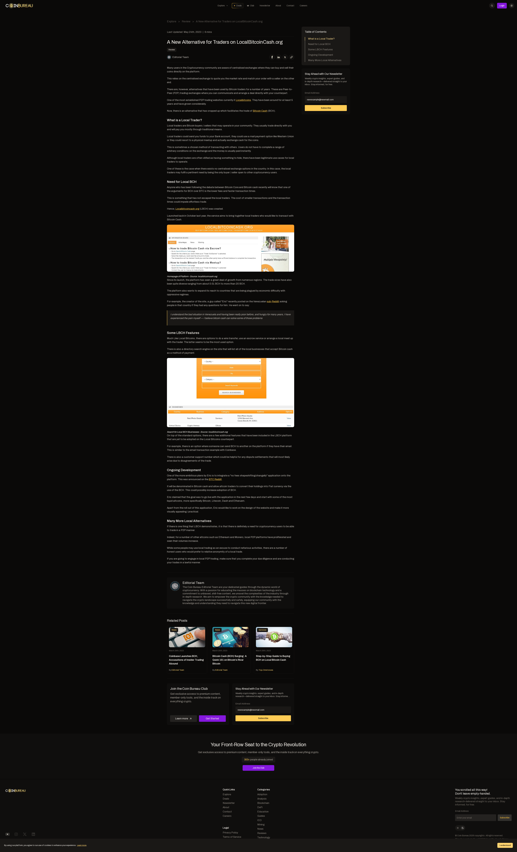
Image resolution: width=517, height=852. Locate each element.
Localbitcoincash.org (187, 208)
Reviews (261, 833)
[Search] (492, 5)
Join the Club (258, 768)
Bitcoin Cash (260, 111)
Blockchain (263, 803)
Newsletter (265, 5)
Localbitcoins (243, 100)
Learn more (181, 718)
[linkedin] (278, 57)
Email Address (242, 704)
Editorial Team (180, 57)
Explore (221, 5)
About (278, 5)
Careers (303, 5)
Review (186, 21)
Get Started (212, 718)
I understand (505, 845)
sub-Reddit (273, 301)
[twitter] (285, 57)
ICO (259, 820)
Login (501, 5)
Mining (261, 824)
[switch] (460, 828)
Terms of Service (232, 837)
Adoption (262, 794)
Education (263, 811)
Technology (263, 837)
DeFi (260, 807)
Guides (261, 816)
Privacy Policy (230, 832)
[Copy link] (291, 57)
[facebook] (272, 57)
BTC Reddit (215, 479)
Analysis (261, 798)
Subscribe (263, 718)
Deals (239, 5)
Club (252, 5)
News (260, 829)
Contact (290, 5)
